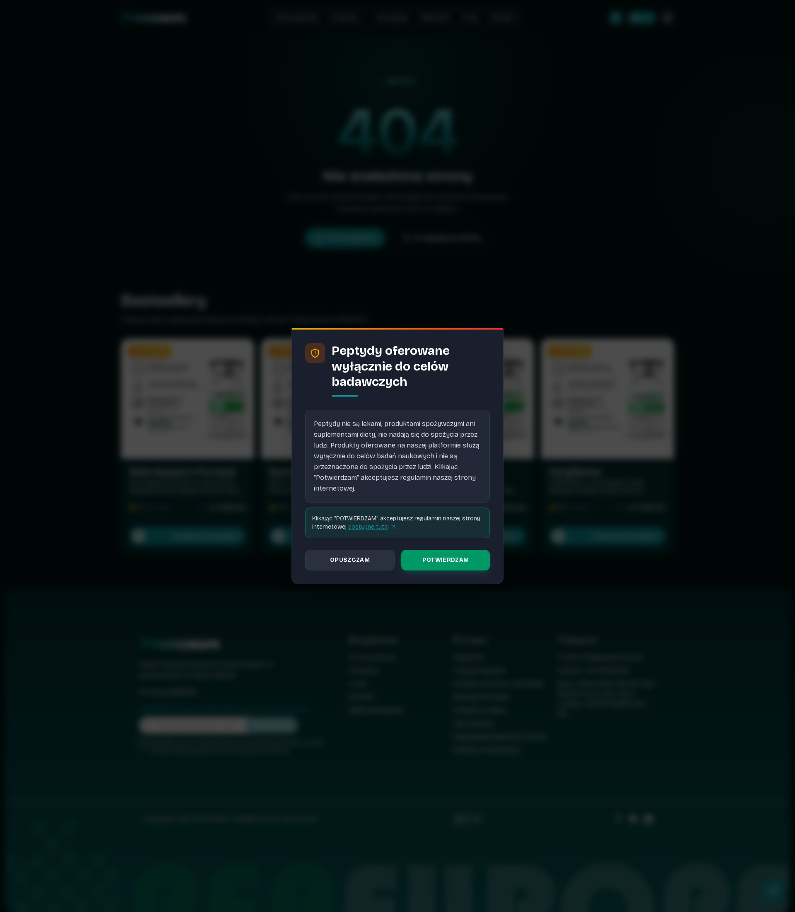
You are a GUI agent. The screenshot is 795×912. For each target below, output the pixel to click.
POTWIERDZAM (445, 559)
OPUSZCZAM (350, 559)
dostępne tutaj (368, 526)
